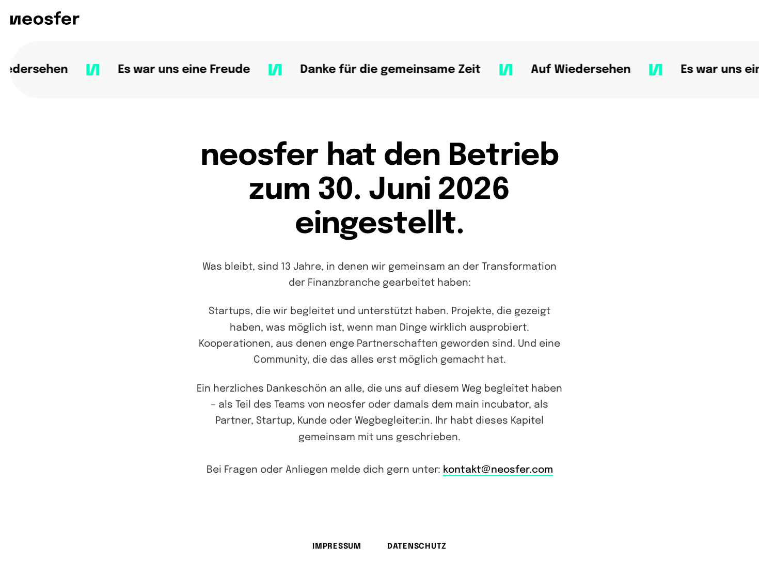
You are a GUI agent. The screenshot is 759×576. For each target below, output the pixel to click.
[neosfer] (45, 18)
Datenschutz (417, 546)
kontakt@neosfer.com (498, 470)
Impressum (336, 546)
